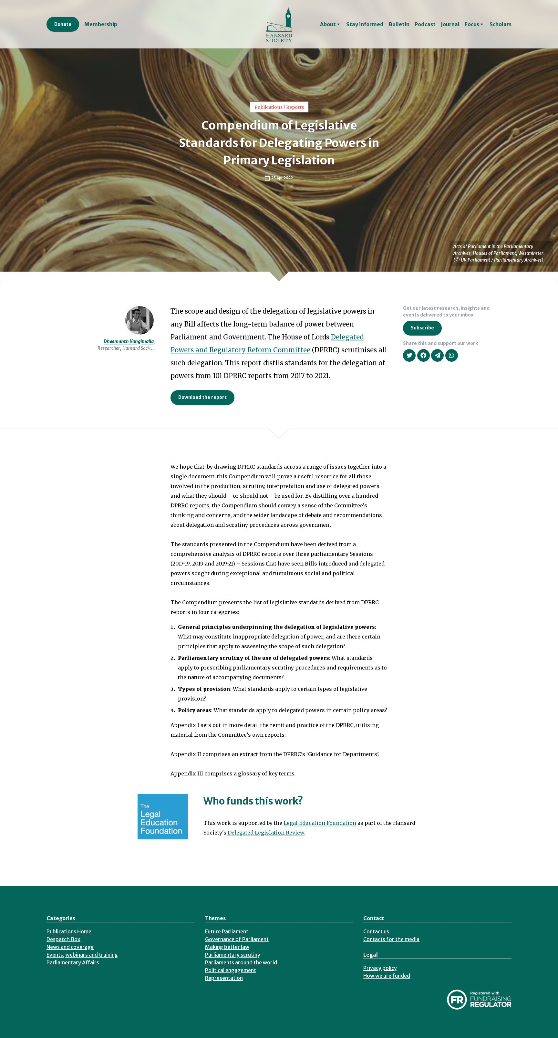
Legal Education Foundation (320, 823)
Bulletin (399, 24)
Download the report (202, 397)
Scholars (501, 24)
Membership (100, 24)
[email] (437, 355)
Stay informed (365, 24)
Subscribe (422, 328)
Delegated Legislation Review (265, 832)
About (328, 24)
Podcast (425, 24)
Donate (62, 24)
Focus (472, 24)
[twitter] (409, 355)
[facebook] (423, 355)
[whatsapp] (451, 355)
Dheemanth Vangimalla (129, 341)
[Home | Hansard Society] (279, 24)
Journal (450, 24)
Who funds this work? (253, 801)
